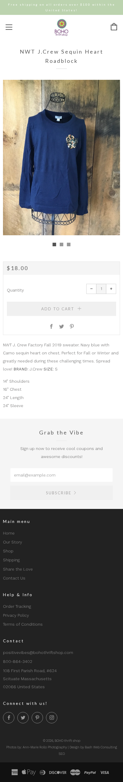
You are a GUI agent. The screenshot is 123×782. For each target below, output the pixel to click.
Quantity (15, 290)
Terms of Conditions (23, 624)
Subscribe (58, 492)
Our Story (12, 542)
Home (9, 533)
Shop (8, 551)
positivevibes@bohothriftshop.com (38, 652)
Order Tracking (17, 606)
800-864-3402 (17, 661)
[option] (61, 158)
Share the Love (18, 569)
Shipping (11, 559)
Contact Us (14, 578)
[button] (54, 244)
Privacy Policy (16, 615)
